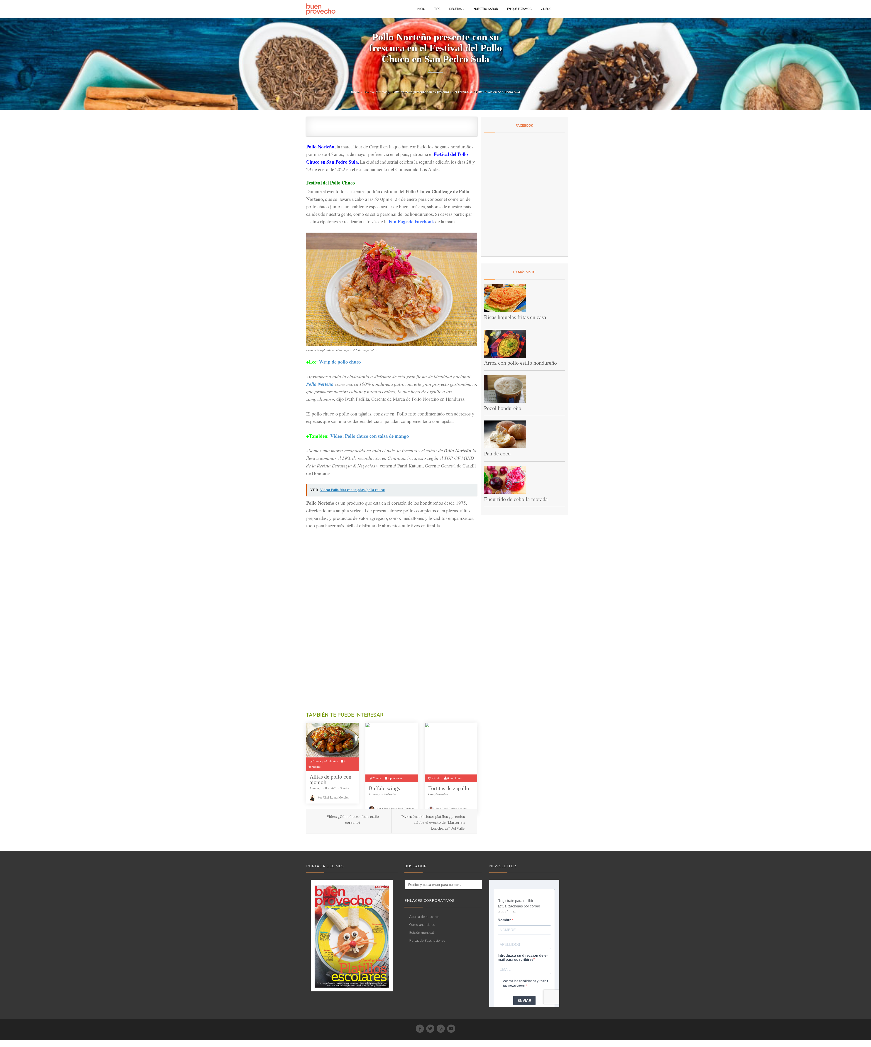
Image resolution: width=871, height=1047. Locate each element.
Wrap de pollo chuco (340, 361)
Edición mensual (421, 932)
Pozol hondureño (502, 408)
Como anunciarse (422, 924)
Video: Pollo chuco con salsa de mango (369, 436)
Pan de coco (497, 454)
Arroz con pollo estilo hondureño (520, 363)
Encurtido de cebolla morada (516, 499)
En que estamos (376, 92)
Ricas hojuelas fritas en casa (515, 317)
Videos (546, 9)
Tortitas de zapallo (448, 788)
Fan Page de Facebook (411, 221)
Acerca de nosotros (424, 916)
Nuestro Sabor (486, 9)
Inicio (421, 9)
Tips (437, 9)
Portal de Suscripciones (427, 940)
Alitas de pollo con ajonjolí (330, 779)
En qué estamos (519, 9)
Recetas (455, 9)
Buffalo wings (384, 788)
